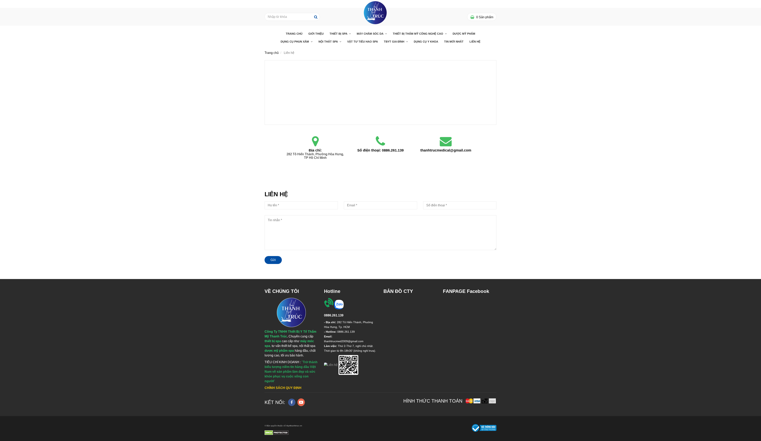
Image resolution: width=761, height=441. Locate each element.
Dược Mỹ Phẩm (464, 33)
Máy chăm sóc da (370, 33)
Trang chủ (294, 33)
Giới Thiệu (316, 33)
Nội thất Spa (328, 41)
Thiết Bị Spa (339, 33)
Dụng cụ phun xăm (295, 41)
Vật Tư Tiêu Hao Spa (362, 41)
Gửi (273, 260)
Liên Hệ (474, 41)
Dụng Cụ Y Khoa (426, 41)
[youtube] (301, 402)
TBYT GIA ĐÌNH (394, 41)
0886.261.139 (393, 150)
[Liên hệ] (315, 141)
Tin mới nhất (454, 41)
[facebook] (291, 402)
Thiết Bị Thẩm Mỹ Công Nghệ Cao (418, 33)
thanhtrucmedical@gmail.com (445, 150)
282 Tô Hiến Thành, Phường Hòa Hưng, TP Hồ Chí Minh (316, 155)
